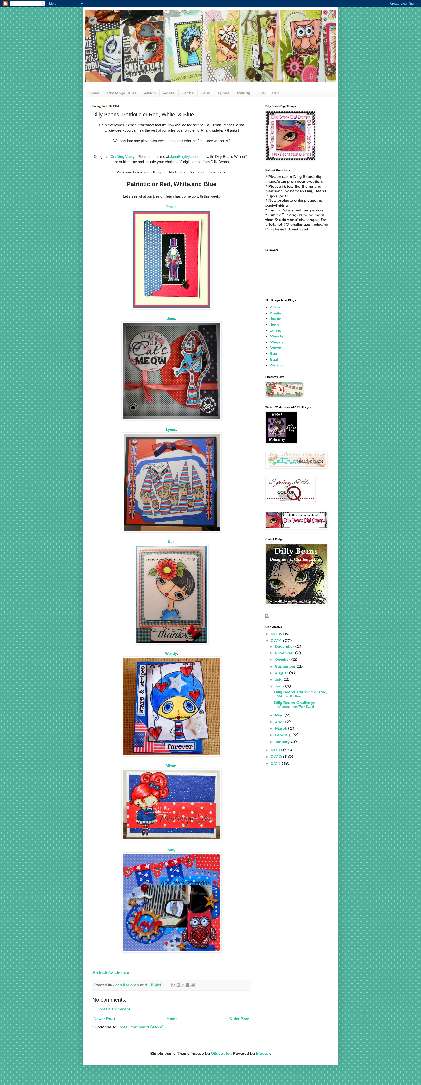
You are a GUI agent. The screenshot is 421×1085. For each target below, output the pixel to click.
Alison (150, 93)
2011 (276, 763)
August (282, 673)
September (286, 666)
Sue (261, 93)
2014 (277, 640)
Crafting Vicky (122, 156)
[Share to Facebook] (187, 985)
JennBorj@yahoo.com (188, 156)
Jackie (188, 93)
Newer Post (104, 1018)
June (280, 686)
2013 (277, 750)
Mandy (243, 93)
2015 (277, 634)
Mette (275, 347)
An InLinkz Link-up (110, 972)
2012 (277, 756)
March (281, 728)
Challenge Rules (122, 93)
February (284, 735)
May (280, 715)
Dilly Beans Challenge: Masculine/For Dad (295, 704)
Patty (171, 850)
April (280, 722)
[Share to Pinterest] (192, 985)
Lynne (224, 93)
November (285, 653)
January (283, 742)
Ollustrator (221, 1053)
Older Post (239, 1018)
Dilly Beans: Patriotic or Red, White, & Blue (300, 694)
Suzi (276, 93)
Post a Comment (114, 1009)
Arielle (169, 93)
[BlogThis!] (178, 985)
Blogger (263, 1053)
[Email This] (173, 985)
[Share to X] (183, 985)
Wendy (171, 653)
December (285, 646)
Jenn (205, 93)
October (283, 659)
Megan (276, 342)
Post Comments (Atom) (140, 1027)
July (279, 679)
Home (93, 93)
